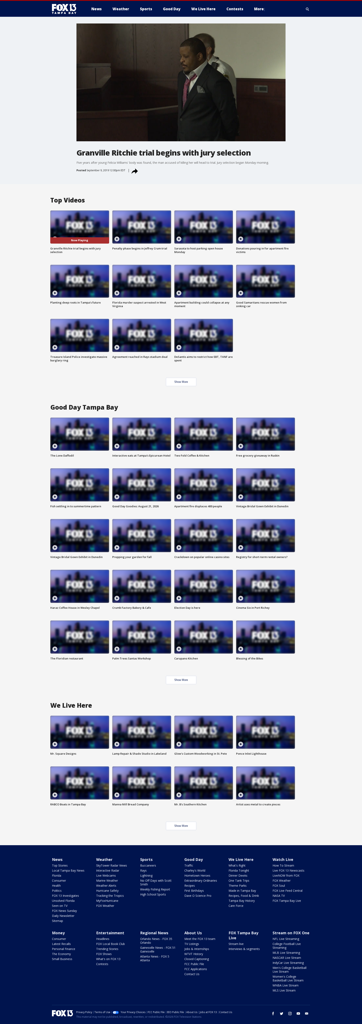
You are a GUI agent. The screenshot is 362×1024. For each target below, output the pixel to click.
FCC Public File (194, 964)
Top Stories (60, 865)
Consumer (59, 881)
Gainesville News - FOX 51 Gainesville (158, 949)
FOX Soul (279, 886)
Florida (56, 875)
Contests (102, 964)
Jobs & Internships (196, 949)
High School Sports (153, 894)
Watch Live (283, 859)
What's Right (237, 865)
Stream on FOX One (291, 932)
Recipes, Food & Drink (244, 896)
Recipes (189, 886)
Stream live (236, 944)
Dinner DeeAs (238, 875)
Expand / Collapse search (307, 9)
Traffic (188, 865)
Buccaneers (148, 865)
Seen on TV (59, 906)
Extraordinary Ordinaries (200, 881)
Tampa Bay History (242, 901)
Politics (57, 891)
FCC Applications (195, 969)
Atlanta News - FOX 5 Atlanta (154, 958)
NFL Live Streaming (286, 939)
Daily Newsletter (63, 916)
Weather (104, 859)
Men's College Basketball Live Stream (289, 969)
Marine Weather (107, 881)
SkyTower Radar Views (111, 865)
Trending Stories (107, 949)
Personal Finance (63, 949)
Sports (146, 859)
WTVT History (193, 954)
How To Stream (283, 865)
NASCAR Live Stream (287, 958)
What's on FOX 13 (108, 959)
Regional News (154, 932)
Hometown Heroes (197, 875)
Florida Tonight (239, 870)
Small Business (62, 959)
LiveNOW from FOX (286, 875)
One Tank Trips (239, 881)
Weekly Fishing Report (155, 889)
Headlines (102, 939)
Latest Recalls (61, 944)
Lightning (146, 875)
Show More (181, 381)
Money (58, 932)
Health (56, 886)
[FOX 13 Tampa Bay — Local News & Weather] (66, 9)
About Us (193, 932)
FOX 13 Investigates (65, 896)
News (57, 859)
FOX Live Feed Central (288, 891)
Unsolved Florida (63, 901)
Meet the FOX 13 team (199, 939)
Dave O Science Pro (197, 896)
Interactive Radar (107, 870)
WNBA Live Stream (286, 985)
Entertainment (110, 932)
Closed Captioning (196, 959)
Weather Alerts (106, 886)
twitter (281, 1013)
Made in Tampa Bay (242, 891)
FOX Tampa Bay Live (287, 901)
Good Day (193, 859)
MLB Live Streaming (286, 953)
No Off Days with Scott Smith (156, 882)
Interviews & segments (244, 949)
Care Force (236, 906)
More (259, 8)
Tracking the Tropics (110, 896)
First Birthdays (194, 891)
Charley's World (194, 870)
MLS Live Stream (284, 990)
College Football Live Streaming (287, 946)
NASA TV (279, 896)
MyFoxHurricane (107, 901)
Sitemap (57, 921)
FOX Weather (105, 906)
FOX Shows (104, 954)
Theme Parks (238, 886)
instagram (290, 1013)
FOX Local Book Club (110, 944)
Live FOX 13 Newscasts (288, 870)
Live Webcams (106, 875)
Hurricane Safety (107, 891)
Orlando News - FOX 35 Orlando (156, 941)
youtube (298, 1013)
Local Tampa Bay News (68, 870)
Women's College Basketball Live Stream (288, 978)
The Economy (61, 954)
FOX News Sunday (64, 911)
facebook (273, 1013)
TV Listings (191, 944)
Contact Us (191, 974)
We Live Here (241, 859)
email (306, 1013)
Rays (143, 870)
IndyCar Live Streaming (288, 963)
